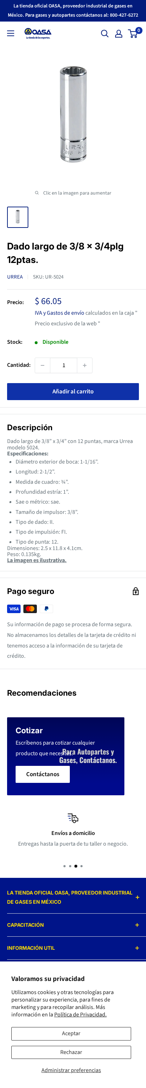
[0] (133, 33)
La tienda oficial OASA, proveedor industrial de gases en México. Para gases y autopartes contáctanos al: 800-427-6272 (73, 10)
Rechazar (71, 1052)
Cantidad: (18, 365)
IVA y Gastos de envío (59, 313)
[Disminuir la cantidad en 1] (42, 365)
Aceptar (71, 1033)
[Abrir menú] (10, 33)
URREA (15, 277)
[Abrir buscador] (105, 34)
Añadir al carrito (73, 391)
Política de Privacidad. (80, 1015)
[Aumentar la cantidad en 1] (84, 365)
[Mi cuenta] (118, 34)
